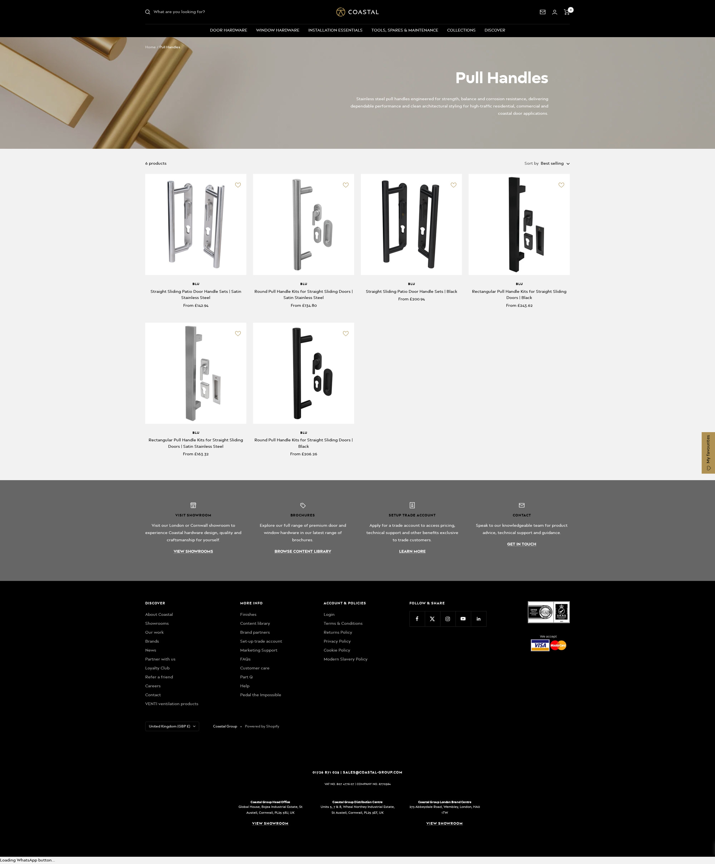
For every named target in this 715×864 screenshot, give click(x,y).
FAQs (245, 659)
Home (150, 47)
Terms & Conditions (343, 623)
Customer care (255, 668)
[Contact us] (542, 12)
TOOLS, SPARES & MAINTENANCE (404, 30)
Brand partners (255, 632)
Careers (153, 685)
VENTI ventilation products (171, 703)
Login (329, 614)
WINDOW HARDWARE (277, 30)
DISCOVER (495, 30)
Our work (154, 632)
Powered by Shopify (262, 726)
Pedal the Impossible (260, 694)
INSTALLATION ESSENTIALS (335, 30)
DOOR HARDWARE (228, 30)
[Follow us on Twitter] (432, 618)
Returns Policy (338, 632)
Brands (152, 641)
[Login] (554, 12)
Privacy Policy (337, 641)
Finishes (248, 614)
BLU (195, 284)
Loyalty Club (157, 668)
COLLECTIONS (461, 30)
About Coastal (159, 614)
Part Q (246, 676)
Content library (255, 623)
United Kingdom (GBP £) (169, 726)
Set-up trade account (261, 641)
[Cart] (567, 12)
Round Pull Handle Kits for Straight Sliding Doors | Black (303, 443)
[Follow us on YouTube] (463, 618)
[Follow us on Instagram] (448, 618)
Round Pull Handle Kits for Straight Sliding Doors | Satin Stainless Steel (303, 294)
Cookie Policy (337, 650)
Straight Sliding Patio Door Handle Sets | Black (411, 291)
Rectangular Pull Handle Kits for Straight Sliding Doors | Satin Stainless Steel (196, 443)
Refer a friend (159, 676)
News (150, 650)
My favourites (708, 450)
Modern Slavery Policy (346, 659)
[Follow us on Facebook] (417, 618)
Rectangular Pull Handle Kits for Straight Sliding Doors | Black (519, 294)
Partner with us (160, 659)
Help (244, 685)
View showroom (270, 823)
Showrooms (157, 623)
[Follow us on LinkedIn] (478, 618)
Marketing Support (258, 650)
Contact (153, 694)
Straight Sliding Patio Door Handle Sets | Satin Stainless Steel (196, 294)
